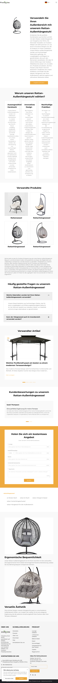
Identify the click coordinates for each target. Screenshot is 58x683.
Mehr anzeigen (10, 375)
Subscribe (35, 671)
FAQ (14, 640)
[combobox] (11, 453)
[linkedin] (32, 675)
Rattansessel (16, 218)
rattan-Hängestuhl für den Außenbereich (20, 504)
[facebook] (30, 675)
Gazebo (34, 649)
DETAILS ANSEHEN (16, 204)
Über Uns (15, 635)
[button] (23, 382)
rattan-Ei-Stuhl (24, 498)
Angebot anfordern (39, 82)
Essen (33, 641)
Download (15, 638)
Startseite (15, 631)
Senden (29, 480)
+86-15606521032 (7, 664)
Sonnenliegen (36, 643)
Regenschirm (36, 651)
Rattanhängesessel (41, 218)
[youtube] (35, 675)
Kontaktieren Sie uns (19, 642)
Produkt (15, 633)
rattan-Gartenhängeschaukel (16, 501)
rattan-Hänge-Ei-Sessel (39, 498)
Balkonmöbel (36, 638)
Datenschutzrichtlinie (46, 681)
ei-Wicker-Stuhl (12, 498)
